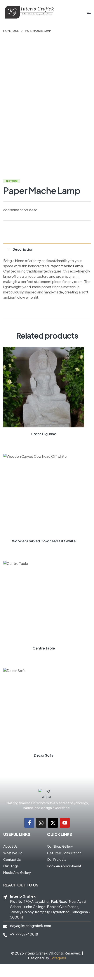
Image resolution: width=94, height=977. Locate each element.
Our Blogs (11, 866)
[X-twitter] (53, 823)
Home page (11, 31)
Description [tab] (22, 249)
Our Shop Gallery (60, 846)
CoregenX (58, 958)
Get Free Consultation (64, 853)
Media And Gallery (17, 872)
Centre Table (44, 648)
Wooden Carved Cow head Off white (44, 541)
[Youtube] (65, 823)
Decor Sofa (43, 755)
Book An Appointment (64, 866)
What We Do (13, 853)
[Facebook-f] (29, 823)
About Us (10, 846)
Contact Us (12, 859)
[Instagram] (41, 823)
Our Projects (56, 859)
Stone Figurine (43, 434)
